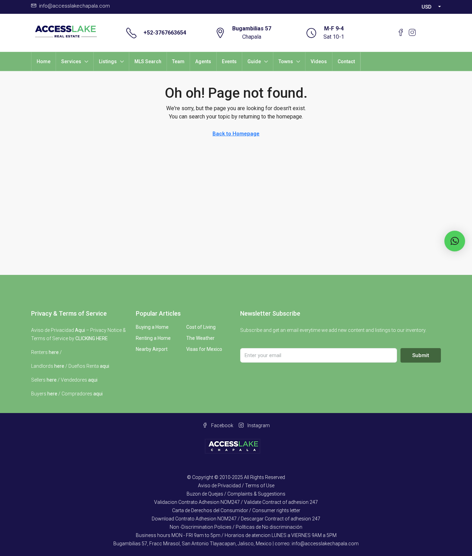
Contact (346, 61)
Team (178, 61)
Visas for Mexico (204, 349)
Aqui (80, 330)
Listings (108, 61)
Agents (203, 61)
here (54, 352)
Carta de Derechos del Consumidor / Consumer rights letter (236, 510)
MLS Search (147, 61)
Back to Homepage (236, 134)
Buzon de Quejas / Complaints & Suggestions (236, 494)
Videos (319, 61)
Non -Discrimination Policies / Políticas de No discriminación (236, 527)
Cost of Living (201, 327)
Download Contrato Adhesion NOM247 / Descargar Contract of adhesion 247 (236, 518)
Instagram (258, 425)
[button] (454, 241)
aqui (104, 366)
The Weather (200, 338)
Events (229, 61)
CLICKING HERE (91, 338)
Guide (254, 61)
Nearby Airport (152, 349)
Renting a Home (153, 338)
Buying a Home (152, 327)
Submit (420, 355)
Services (71, 61)
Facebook (221, 425)
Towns (286, 61)
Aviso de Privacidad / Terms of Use (236, 485)
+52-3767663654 (164, 32)
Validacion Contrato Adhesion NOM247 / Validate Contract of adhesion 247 (236, 502)
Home (43, 61)
